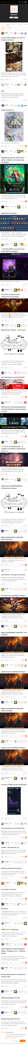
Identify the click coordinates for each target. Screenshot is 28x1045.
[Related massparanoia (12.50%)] (22, 325)
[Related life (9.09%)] (22, 665)
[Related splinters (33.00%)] (18, 997)
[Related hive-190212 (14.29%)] (15, 105)
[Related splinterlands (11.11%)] (15, 244)
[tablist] (14, 27)
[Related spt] (22, 941)
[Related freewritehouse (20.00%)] (25, 978)
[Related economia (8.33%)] (15, 589)
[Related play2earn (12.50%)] (25, 151)
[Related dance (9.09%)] (25, 872)
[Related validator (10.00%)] (25, 442)
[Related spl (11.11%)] (18, 244)
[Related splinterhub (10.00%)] (15, 206)
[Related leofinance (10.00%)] (25, 702)
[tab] (3, 27)
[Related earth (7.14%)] (25, 741)
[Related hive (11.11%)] (22, 290)
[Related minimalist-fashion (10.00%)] (22, 892)
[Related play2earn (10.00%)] (22, 402)
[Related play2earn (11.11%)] (22, 531)
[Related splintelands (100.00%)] (15, 941)
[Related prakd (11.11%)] (25, 290)
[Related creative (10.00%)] (22, 442)
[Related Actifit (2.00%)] (15, 372)
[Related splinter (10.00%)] (15, 402)
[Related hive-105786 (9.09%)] (15, 872)
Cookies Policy (13, 1038)
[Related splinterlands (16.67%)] (15, 778)
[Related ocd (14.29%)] (25, 105)
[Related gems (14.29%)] (18, 105)
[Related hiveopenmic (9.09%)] (18, 872)
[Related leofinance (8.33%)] (25, 589)
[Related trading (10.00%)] (25, 206)
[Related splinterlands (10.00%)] (18, 206)
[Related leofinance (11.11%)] (25, 531)
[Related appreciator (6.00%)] (22, 33)
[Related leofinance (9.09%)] (18, 665)
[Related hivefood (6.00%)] (18, 33)
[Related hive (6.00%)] (15, 33)
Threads (9, 27)
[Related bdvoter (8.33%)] (18, 589)
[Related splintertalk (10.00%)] (18, 702)
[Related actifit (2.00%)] (18, 372)
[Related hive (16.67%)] (25, 778)
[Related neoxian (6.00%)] (25, 33)
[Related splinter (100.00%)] (25, 570)
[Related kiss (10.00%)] (15, 892)
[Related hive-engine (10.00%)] (25, 402)
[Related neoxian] (25, 941)
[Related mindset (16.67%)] (22, 778)
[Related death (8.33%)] (22, 589)
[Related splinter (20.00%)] (15, 978)
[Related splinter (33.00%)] (15, 997)
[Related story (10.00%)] (18, 442)
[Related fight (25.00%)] (18, 84)
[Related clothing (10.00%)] (25, 479)
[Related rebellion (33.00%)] (22, 997)
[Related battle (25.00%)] (25, 84)
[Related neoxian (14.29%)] (22, 105)
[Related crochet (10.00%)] (18, 823)
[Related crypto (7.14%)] (15, 741)
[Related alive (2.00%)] (25, 372)
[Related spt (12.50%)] (22, 151)
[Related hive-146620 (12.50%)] (15, 151)
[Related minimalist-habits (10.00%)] (25, 892)
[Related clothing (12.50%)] (25, 325)
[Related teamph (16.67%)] (18, 778)
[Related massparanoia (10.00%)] (22, 479)
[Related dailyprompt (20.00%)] (22, 978)
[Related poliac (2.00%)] (22, 372)
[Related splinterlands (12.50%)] (18, 151)
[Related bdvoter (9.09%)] (15, 665)
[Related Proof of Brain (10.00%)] (25, 823)
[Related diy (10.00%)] (22, 823)
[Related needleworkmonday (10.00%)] (15, 823)
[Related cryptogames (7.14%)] (18, 741)
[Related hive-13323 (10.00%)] (18, 402)
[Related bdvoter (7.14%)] (22, 741)
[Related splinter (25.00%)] (15, 84)
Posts (3, 27)
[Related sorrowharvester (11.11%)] (25, 244)
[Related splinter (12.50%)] (15, 325)
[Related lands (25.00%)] (22, 84)
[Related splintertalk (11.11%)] (18, 531)
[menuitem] (22, 2)
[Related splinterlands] (18, 941)
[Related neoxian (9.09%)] (25, 665)
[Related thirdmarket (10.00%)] (22, 206)
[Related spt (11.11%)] (22, 244)
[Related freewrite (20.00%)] (18, 978)
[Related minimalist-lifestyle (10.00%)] (18, 892)
